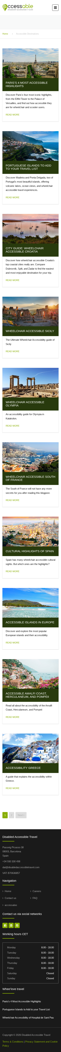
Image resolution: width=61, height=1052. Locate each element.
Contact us (10, 898)
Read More (12, 114)
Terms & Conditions (12, 1041)
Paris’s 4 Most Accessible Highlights (21, 1001)
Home (5, 34)
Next (20, 815)
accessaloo (11, 905)
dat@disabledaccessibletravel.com (21, 867)
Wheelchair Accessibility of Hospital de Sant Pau (28, 1017)
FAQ (35, 898)
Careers (37, 891)
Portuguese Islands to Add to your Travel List (26, 1009)
